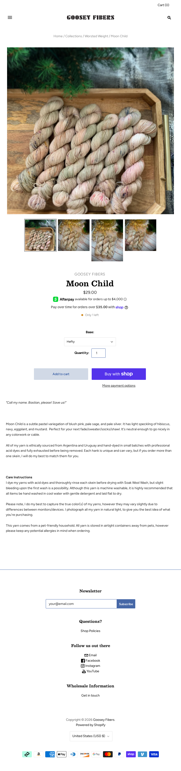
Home (58, 36)
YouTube (92, 671)
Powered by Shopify (90, 725)
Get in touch (90, 695)
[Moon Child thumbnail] (40, 235)
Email (92, 655)
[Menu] (10, 17)
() (163, 5)
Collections (73, 36)
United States (88, 736)
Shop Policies (90, 631)
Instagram (92, 666)
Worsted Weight (96, 36)
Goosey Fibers (89, 274)
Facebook (92, 661)
